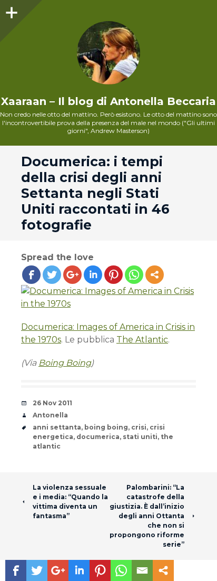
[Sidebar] (10, 10)
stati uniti (140, 437)
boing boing (106, 427)
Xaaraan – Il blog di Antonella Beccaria (108, 101)
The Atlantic (142, 340)
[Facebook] (31, 274)
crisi (138, 427)
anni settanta (57, 427)
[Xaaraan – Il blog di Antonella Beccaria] (108, 52)
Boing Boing (64, 363)
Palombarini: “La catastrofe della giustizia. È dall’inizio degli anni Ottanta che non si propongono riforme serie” (147, 515)
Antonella (50, 415)
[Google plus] (72, 274)
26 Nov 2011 (52, 403)
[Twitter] (52, 274)
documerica (98, 437)
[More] (154, 274)
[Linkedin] (93, 274)
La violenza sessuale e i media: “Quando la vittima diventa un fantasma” (70, 501)
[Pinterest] (113, 274)
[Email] (142, 570)
